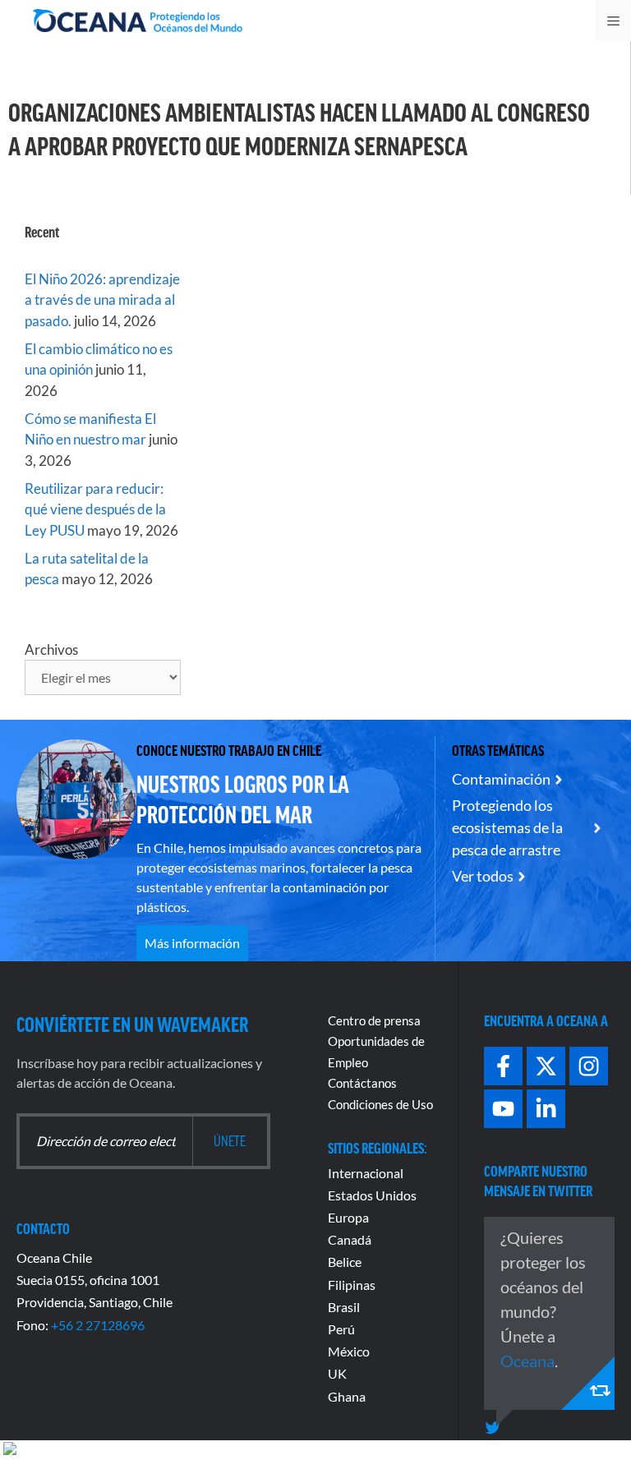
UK (337, 1373)
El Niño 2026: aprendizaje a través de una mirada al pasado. (102, 299)
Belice (345, 1261)
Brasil (344, 1307)
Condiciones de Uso (380, 1104)
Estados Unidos (372, 1195)
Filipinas (351, 1284)
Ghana (347, 1396)
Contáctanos (362, 1082)
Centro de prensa (374, 1020)
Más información (192, 943)
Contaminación (501, 779)
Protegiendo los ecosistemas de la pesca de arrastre (507, 827)
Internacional (365, 1173)
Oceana (527, 1360)
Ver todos (483, 876)
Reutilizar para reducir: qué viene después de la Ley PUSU (95, 509)
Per (338, 1329)
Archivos (51, 649)
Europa (348, 1217)
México (349, 1351)
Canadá (349, 1239)
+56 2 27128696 (98, 1325)
